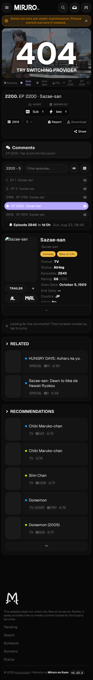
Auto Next (44, 83)
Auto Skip (28, 83)
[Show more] (46, 310)
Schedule (11, 643)
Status (9, 659)
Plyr (57, 83)
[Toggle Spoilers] (74, 168)
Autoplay (12, 83)
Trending (10, 627)
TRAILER (16, 288)
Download (78, 122)
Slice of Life (67, 254)
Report (57, 122)
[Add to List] (33, 288)
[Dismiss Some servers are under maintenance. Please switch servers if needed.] (86, 20)
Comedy (48, 254)
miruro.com (22, 672)
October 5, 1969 (73, 285)
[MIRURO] (26, 7)
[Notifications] (74, 7)
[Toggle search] (63, 7)
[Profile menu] (86, 7)
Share (82, 131)
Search (9, 635)
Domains (11, 651)
